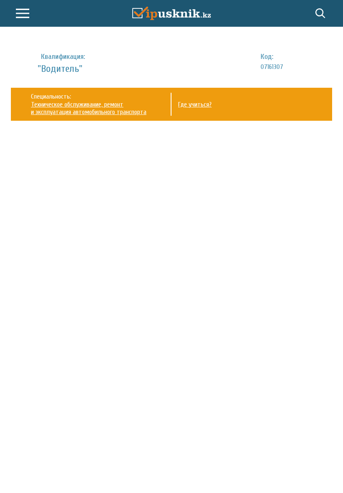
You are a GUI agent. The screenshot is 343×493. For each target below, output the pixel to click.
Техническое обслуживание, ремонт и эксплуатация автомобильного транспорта (88, 108)
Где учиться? (195, 104)
